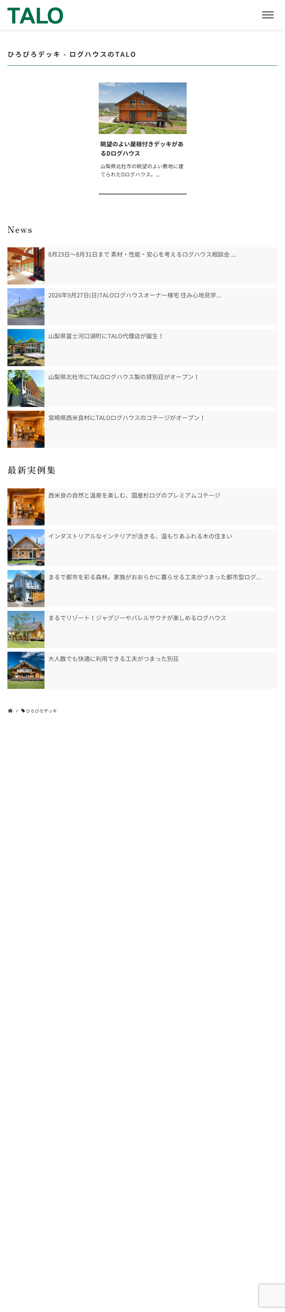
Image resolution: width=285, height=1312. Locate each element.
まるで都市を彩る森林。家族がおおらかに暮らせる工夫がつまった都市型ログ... (154, 577)
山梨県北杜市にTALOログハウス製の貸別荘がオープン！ (124, 376)
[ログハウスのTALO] (35, 14)
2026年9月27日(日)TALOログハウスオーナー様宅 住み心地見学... (134, 295)
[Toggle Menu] (268, 14)
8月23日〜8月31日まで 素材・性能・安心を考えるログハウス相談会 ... (142, 254)
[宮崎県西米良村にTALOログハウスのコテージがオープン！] (26, 429)
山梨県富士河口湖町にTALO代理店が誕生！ (106, 336)
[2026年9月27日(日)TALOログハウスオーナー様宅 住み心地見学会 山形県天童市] (26, 306)
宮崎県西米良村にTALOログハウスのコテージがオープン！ (127, 417)
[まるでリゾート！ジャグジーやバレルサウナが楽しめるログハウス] (26, 629)
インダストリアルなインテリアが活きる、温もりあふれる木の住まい (140, 536)
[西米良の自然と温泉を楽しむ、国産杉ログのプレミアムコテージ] (26, 506)
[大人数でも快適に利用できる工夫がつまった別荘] (26, 670)
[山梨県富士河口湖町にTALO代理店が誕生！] (26, 347)
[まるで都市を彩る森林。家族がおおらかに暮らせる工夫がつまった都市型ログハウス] (26, 588)
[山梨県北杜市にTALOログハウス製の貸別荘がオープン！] (26, 388)
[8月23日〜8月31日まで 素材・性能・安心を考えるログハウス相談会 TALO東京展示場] (26, 265)
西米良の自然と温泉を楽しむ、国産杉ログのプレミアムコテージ (134, 495)
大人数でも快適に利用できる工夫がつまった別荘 (113, 658)
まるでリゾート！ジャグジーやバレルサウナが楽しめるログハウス (137, 617)
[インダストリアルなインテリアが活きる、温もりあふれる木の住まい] (26, 547)
